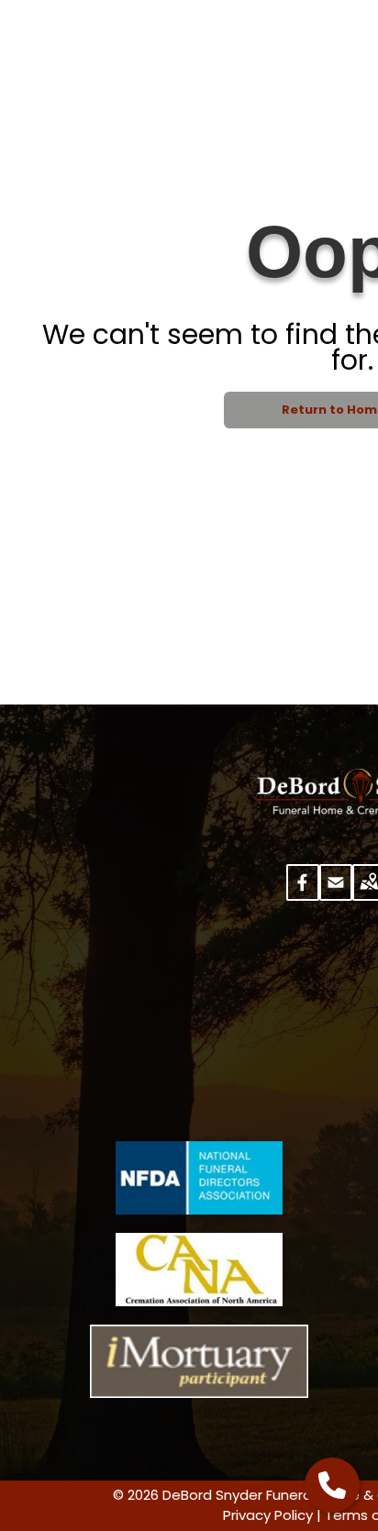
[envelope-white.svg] (335, 893)
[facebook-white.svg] (302, 893)
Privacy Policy (268, 1515)
